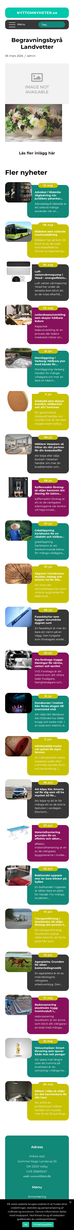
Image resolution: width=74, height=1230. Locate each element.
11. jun (48, 739)
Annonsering (37, 1196)
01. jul (48, 696)
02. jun (48, 868)
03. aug (48, 308)
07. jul (48, 523)
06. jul (48, 610)
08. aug (48, 224)
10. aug (48, 185)
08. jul (48, 437)
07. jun (48, 825)
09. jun (48, 782)
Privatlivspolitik (43, 1224)
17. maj (48, 998)
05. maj (48, 1084)
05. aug (48, 264)
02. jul (48, 653)
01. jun (48, 911)
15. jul (48, 351)
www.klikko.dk (41, 1176)
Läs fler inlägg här (37, 153)
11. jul (48, 394)
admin (31, 56)
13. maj (48, 1041)
